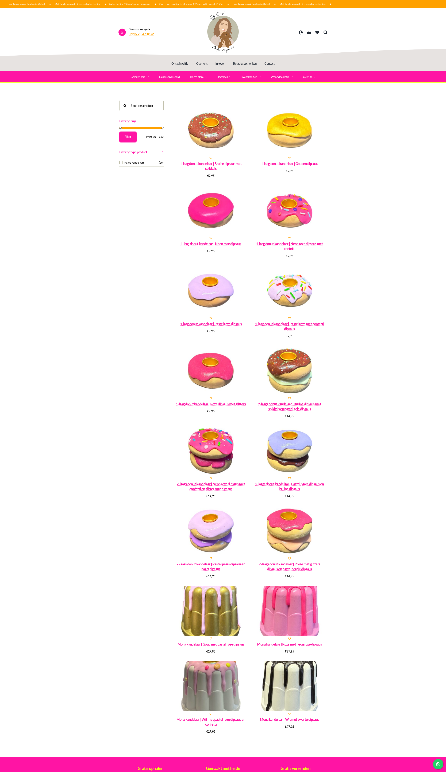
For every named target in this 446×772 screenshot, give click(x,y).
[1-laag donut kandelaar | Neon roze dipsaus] (211, 211)
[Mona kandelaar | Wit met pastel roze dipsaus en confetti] (211, 686)
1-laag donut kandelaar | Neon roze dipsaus (211, 244)
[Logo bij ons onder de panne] (223, 12)
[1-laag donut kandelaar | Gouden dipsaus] (290, 130)
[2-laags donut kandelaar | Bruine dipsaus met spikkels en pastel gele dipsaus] (290, 371)
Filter (128, 136)
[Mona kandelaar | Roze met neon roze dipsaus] (290, 611)
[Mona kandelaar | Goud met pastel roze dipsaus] (211, 611)
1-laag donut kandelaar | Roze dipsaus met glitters (211, 404)
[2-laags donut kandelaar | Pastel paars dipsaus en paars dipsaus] (211, 531)
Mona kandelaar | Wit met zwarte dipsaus (289, 719)
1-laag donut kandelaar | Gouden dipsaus (289, 163)
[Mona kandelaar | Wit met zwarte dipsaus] (290, 686)
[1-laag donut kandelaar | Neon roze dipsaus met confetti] (290, 211)
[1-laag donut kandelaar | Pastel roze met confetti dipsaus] (290, 291)
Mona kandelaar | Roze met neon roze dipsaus (289, 644)
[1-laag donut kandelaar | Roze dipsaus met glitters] (211, 371)
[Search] (326, 32)
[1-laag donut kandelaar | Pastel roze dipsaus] (211, 291)
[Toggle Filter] (162, 152)
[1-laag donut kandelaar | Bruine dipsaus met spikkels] (211, 130)
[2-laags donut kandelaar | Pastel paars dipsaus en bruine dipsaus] (290, 451)
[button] (210, 157)
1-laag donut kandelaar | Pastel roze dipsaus (211, 324)
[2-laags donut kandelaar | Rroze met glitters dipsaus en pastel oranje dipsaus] (290, 531)
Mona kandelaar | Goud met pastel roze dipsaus (211, 644)
